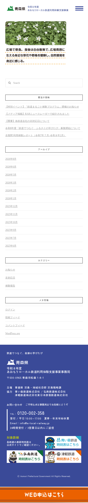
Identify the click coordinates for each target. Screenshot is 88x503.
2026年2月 (10, 190)
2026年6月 (10, 166)
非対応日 (10, 277)
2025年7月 (10, 238)
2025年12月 (11, 206)
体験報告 (10, 285)
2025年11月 (11, 214)
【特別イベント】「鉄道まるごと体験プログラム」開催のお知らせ (42, 106)
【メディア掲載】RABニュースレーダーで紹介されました (37, 113)
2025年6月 (10, 245)
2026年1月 (10, 198)
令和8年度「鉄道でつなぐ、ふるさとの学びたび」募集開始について (42, 128)
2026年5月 (10, 174)
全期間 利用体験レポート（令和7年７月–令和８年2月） (35, 135)
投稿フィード (12, 317)
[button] (79, 8)
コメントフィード (15, 325)
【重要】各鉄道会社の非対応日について (27, 121)
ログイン (10, 309)
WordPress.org (12, 333)
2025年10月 (11, 222)
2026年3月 (10, 182)
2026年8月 (10, 158)
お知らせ (10, 269)
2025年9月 (10, 230)
